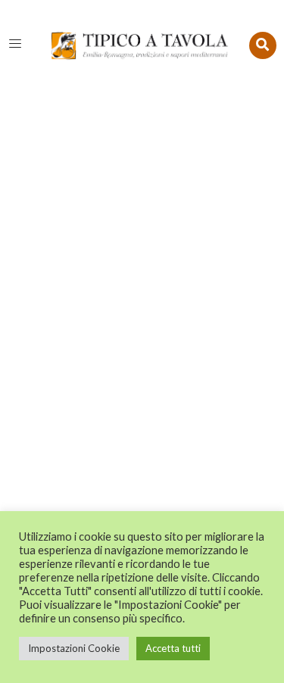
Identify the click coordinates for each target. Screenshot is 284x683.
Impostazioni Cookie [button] (74, 648)
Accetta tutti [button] (173, 648)
